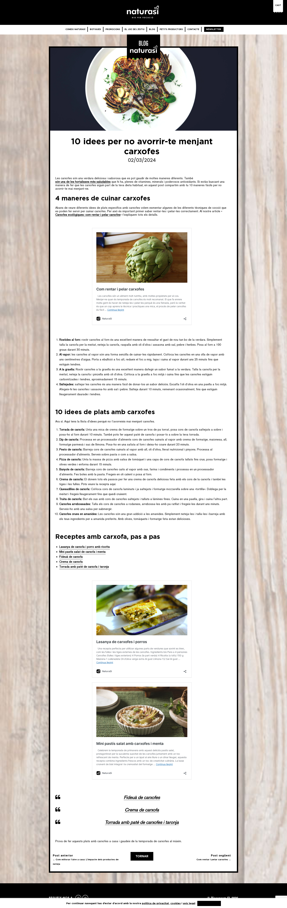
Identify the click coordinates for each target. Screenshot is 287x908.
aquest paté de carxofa (139, 434)
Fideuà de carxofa (71, 556)
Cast (278, 5)
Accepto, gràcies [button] (209, 903)
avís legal (189, 903)
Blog (152, 29)
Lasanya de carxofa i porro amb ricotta (84, 546)
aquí (112, 484)
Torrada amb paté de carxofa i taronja (84, 566)
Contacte (193, 29)
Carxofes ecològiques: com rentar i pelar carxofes (87, 214)
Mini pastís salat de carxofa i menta (82, 551)
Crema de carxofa (71, 561)
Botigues (95, 29)
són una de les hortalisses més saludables (83, 181)
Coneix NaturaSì (75, 29)
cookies (175, 903)
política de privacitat (155, 903)
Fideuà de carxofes (142, 797)
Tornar (142, 856)
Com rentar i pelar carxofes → (213, 859)
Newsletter (213, 29)
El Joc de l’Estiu (134, 29)
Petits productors (171, 29)
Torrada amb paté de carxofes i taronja (142, 822)
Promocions (112, 29)
